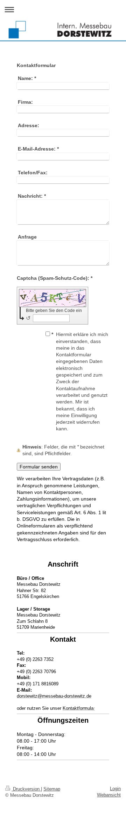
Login (115, 788)
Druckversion (26, 789)
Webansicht (109, 794)
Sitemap (51, 789)
